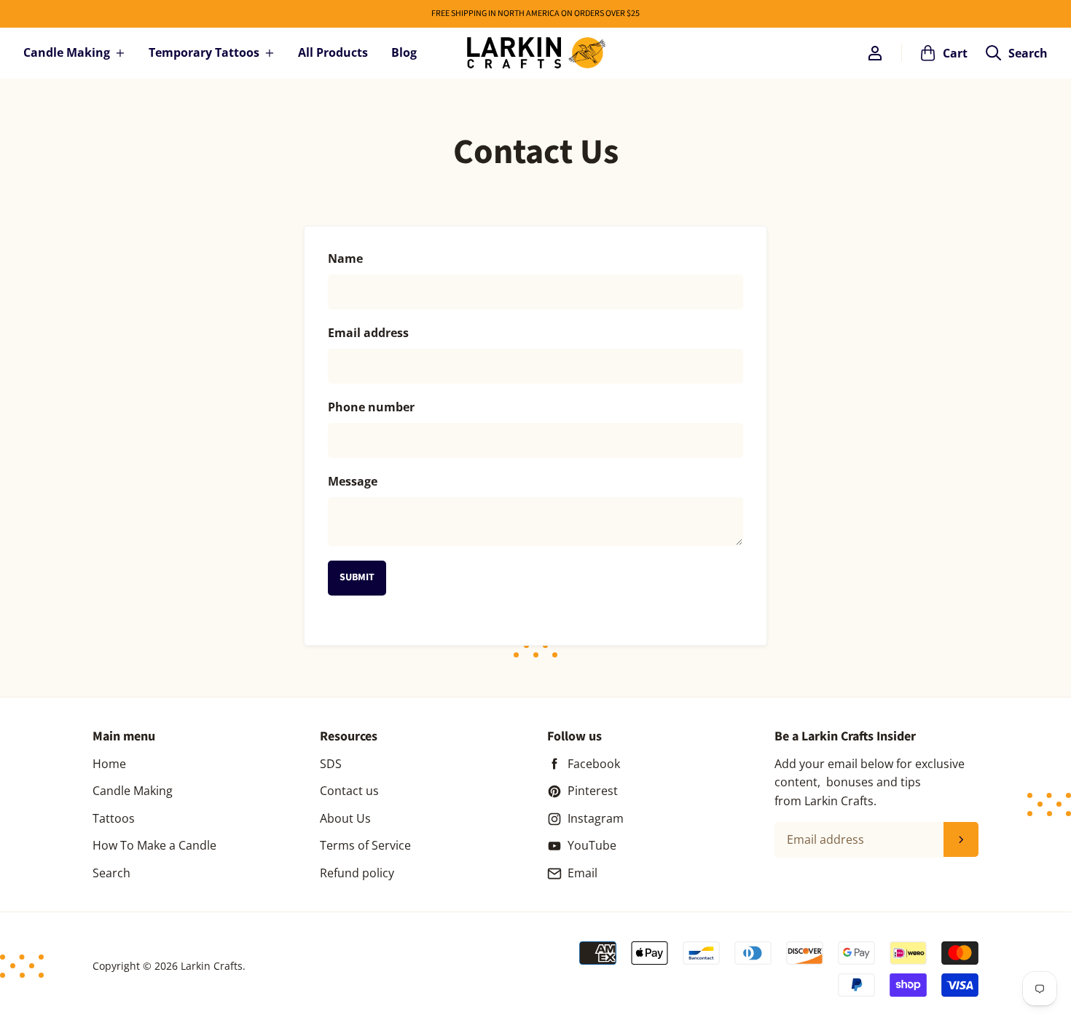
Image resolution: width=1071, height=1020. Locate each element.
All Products (333, 52)
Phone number (371, 407)
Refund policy (357, 873)
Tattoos (114, 818)
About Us (345, 818)
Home (109, 764)
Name (345, 258)
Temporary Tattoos (204, 52)
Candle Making (66, 52)
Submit (357, 577)
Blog (404, 52)
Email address (368, 333)
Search (111, 873)
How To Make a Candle (154, 845)
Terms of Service (365, 845)
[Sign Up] (961, 839)
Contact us (349, 791)
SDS (331, 764)
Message (352, 481)
